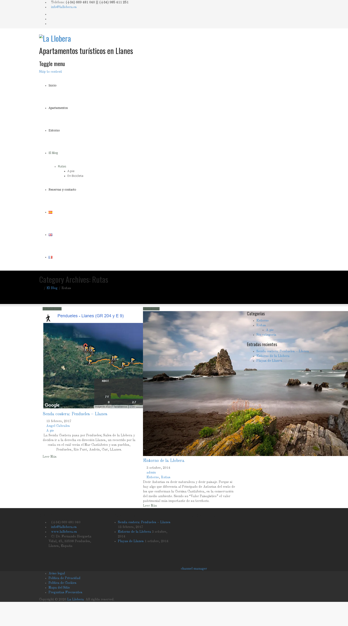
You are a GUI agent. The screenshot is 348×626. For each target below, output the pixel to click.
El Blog (53, 153)
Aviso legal (57, 573)
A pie (71, 171)
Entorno (54, 130)
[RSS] (50, 23)
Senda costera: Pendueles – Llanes (75, 414)
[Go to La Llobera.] (40, 288)
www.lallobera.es (64, 531)
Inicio (52, 85)
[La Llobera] (55, 37)
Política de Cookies (62, 583)
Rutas (62, 166)
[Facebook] (50, 14)
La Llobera (75, 599)
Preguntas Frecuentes (65, 592)
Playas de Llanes (269, 360)
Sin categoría (266, 334)
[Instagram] (50, 19)
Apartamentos (58, 108)
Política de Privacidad (64, 578)
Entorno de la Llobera (163, 461)
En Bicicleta (75, 176)
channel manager (194, 568)
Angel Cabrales (58, 426)
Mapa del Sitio (59, 587)
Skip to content (50, 71)
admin (151, 472)
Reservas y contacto (62, 189)
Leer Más (50, 456)
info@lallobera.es (64, 7)
